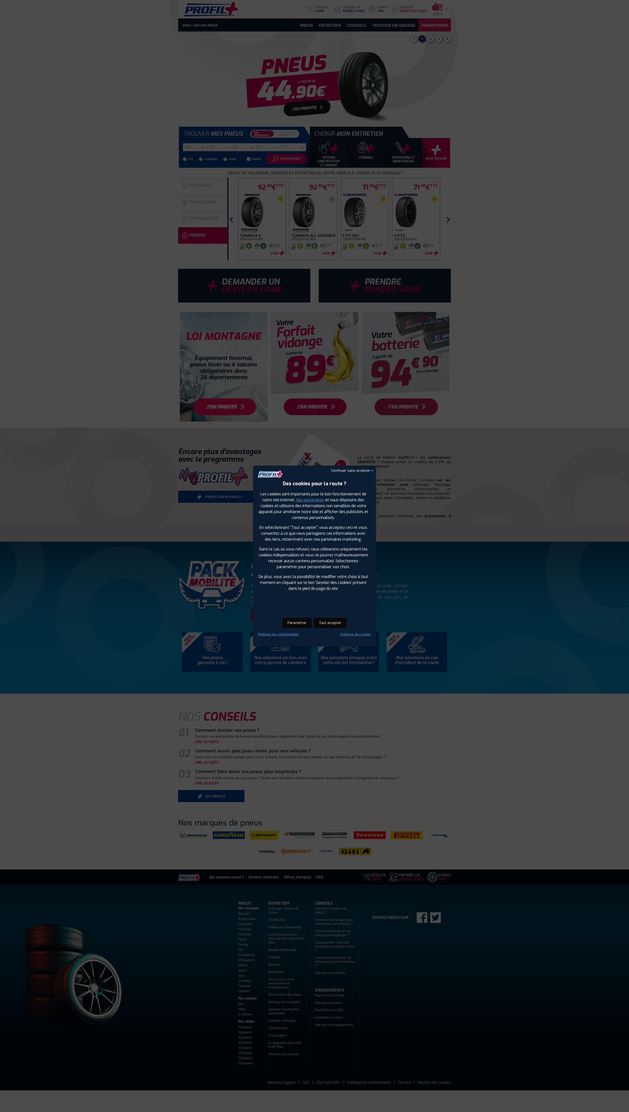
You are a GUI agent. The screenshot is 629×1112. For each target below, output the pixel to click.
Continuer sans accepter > (352, 470)
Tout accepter (330, 623)
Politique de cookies (356, 634)
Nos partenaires (310, 500)
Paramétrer (297, 623)
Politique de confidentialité (278, 634)
